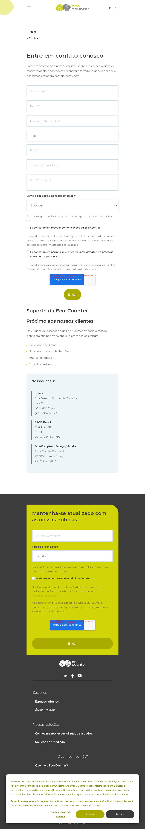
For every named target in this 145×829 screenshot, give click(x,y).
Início (32, 31)
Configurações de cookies (61, 814)
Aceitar (90, 814)
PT (111, 8)
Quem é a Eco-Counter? (51, 765)
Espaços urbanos (47, 701)
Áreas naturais (45, 710)
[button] (29, 8)
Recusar (119, 814)
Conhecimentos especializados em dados (63, 733)
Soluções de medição (50, 742)
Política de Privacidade (44, 595)
